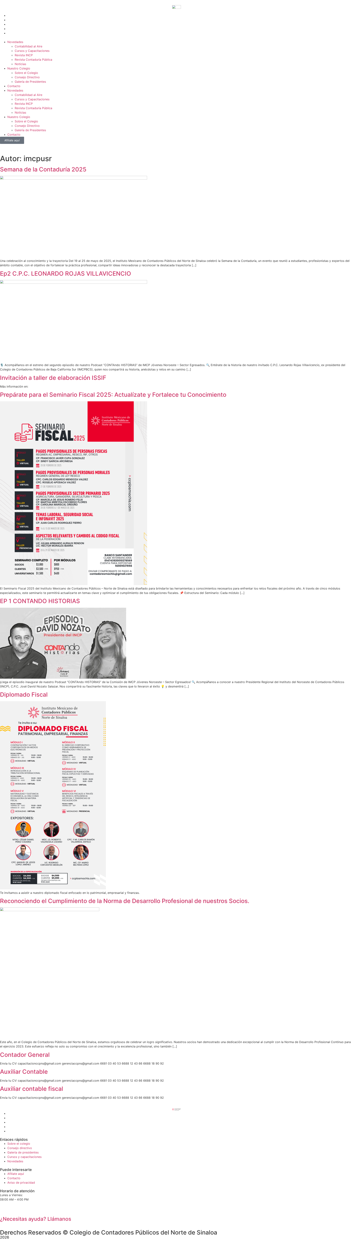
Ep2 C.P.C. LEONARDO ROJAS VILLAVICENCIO (65, 273)
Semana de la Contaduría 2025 (43, 169)
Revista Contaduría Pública (33, 59)
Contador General (25, 1054)
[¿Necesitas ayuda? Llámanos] (4, 1208)
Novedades (15, 42)
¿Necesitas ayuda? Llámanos (35, 1219)
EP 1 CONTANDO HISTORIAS (40, 601)
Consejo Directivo (27, 77)
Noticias (20, 64)
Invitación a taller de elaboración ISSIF (53, 377)
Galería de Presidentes (30, 81)
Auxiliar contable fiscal (31, 1088)
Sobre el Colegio (26, 73)
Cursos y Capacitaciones (32, 51)
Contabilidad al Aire (28, 46)
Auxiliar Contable (24, 1071)
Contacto (13, 86)
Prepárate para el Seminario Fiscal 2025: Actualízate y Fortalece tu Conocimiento (113, 394)
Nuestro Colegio (18, 68)
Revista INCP (24, 55)
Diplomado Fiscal (24, 694)
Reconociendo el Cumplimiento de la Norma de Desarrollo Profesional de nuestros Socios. (124, 900)
